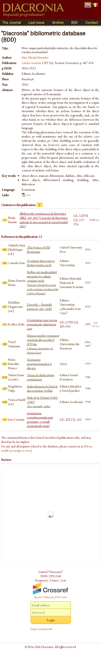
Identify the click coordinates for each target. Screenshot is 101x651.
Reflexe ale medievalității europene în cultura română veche (42, 282)
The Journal (11, 22)
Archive (58, 22)
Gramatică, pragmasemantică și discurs (39, 363)
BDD (74, 22)
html (95, 326)
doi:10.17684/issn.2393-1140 (50, 597)
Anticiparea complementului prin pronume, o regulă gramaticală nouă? (40, 419)
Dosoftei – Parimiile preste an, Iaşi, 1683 (39, 306)
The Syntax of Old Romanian (38, 249)
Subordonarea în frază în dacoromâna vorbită (42, 388)
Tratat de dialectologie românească (40, 377)
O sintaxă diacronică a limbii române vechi (41, 263)
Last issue (36, 22)
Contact (91, 22)
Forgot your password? (42, 629)
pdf (29, 195)
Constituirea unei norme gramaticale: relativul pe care (42, 324)
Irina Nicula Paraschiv (35, 57)
